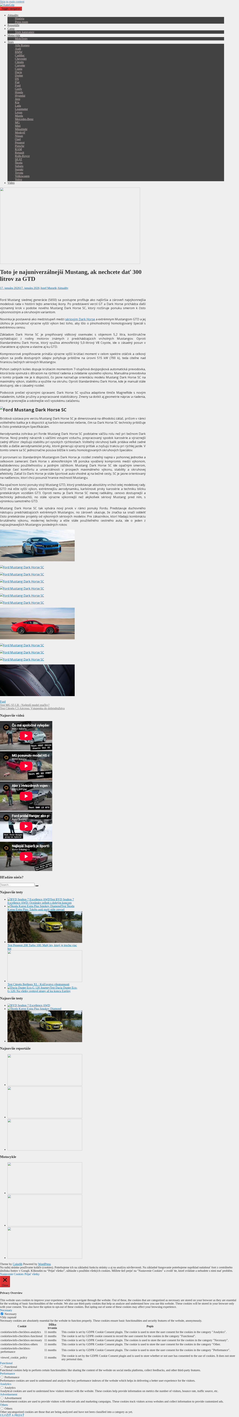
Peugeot (19, 142)
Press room (21, 21)
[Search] (36, 885)
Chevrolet (21, 58)
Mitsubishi (21, 129)
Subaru (19, 166)
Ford (18, 85)
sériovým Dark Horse (80, 319)
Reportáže (13, 25)
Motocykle (13, 35)
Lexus (18, 112)
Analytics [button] (5, 1384)
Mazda (19, 115)
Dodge (19, 75)
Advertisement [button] (8, 1394)
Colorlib (17, 1264)
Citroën (19, 62)
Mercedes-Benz (24, 119)
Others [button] (4, 1404)
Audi (18, 48)
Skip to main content (12, 1)
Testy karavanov (24, 32)
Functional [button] (6, 1363)
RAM (18, 149)
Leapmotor (21, 109)
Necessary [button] (6, 1310)
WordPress (44, 1264)
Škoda (18, 162)
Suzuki (19, 169)
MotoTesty (21, 38)
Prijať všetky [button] (32, 1274)
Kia (17, 102)
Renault (19, 152)
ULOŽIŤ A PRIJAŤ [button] (12, 1415)
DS (17, 78)
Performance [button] (7, 1373)
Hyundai (20, 95)
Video (11, 182)
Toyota (19, 172)
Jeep (17, 99)
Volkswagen (22, 176)
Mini (18, 125)
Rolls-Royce (22, 156)
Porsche (19, 145)
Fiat (17, 82)
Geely (18, 89)
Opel (18, 139)
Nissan (19, 135)
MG (17, 122)
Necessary (10, 1314)
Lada (18, 105)
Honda (19, 92)
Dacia (18, 72)
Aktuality (12, 15)
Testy (10, 42)
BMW (18, 52)
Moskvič (20, 132)
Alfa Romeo (22, 45)
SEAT (18, 159)
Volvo (18, 179)
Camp (11, 28)
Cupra (18, 68)
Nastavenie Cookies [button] (12, 1274)
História (19, 18)
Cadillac (20, 55)
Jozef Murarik (48, 288)
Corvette (20, 65)
